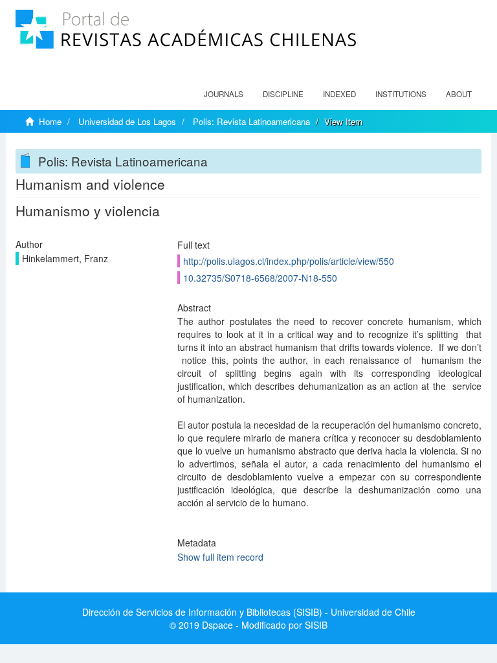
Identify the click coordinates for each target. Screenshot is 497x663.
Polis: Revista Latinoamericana (251, 121)
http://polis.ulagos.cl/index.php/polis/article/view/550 (288, 260)
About (459, 94)
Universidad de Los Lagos (127, 121)
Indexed (339, 94)
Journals (223, 94)
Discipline (283, 94)
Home (50, 121)
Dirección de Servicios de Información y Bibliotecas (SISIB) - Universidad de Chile (248, 611)
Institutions (400, 94)
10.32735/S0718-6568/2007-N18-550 (260, 277)
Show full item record (220, 556)
